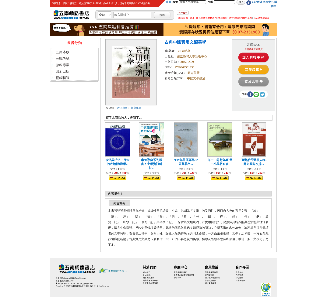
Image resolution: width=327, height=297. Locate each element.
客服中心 (268, 2)
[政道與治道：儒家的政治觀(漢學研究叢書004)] (117, 139)
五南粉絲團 (240, 280)
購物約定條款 (210, 280)
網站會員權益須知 (212, 278)
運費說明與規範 (180, 272)
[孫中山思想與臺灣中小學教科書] (220, 139)
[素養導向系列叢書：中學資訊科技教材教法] (151, 139)
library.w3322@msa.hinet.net (75, 278)
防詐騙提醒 (209, 275)
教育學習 (136, 108)
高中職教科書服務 (150, 280)
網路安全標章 (210, 283)
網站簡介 (146, 272)
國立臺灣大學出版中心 (192, 56)
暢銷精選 (62, 78)
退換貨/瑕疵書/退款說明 (184, 275)
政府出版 (62, 71)
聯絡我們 (177, 278)
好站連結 (239, 278)
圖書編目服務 (148, 278)
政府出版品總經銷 (150, 283)
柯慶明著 (184, 51)
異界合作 (239, 272)
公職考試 (62, 58)
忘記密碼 (257, 2)
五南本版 (62, 52)
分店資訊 (146, 275)
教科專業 (62, 65)
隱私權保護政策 (211, 272)
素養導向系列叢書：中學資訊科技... (151, 163)
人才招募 (239, 275)
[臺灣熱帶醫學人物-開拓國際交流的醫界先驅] (253, 139)
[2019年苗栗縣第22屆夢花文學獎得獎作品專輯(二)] (186, 139)
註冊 (168, 2)
